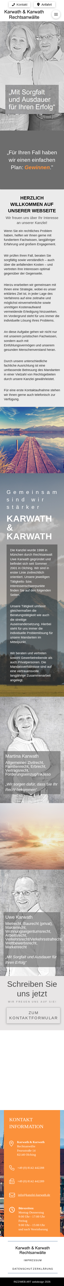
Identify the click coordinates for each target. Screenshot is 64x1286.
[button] (19, 4)
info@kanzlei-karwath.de (34, 1195)
